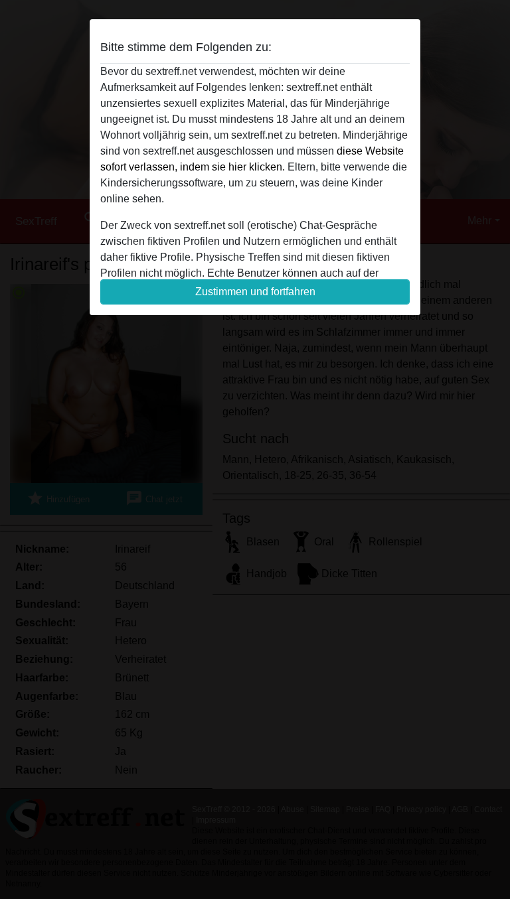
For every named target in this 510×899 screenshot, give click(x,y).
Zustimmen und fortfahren (255, 291)
